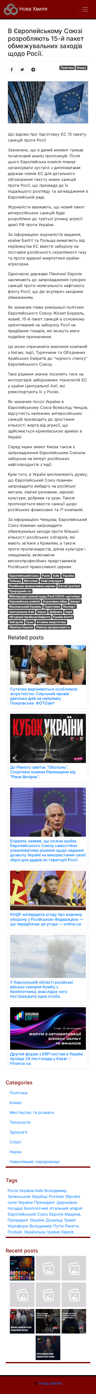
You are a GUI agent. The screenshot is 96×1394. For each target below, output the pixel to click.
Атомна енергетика (51, 622)
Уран (29, 622)
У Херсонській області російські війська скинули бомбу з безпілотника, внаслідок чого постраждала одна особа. (41, 989)
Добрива (55, 612)
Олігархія (16, 622)
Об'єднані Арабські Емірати (29, 617)
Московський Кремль (25, 606)
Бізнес (81, 68)
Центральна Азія (21, 612)
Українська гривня (42, 1231)
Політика (67, 68)
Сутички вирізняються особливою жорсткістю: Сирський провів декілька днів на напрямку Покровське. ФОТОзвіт (44, 696)
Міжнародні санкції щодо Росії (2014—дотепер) (44, 596)
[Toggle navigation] (85, 9)
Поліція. (15, 1231)
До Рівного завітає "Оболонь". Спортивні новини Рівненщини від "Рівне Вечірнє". (43, 772)
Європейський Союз (24, 575)
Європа (56, 1214)
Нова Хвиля (32, 9)
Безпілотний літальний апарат (53, 1208)
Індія (68, 612)
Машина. (72, 1214)
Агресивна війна (55, 601)
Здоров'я (18, 1132)
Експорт (69, 606)
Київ (56, 575)
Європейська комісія (24, 601)
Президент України (26, 1220)
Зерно (41, 612)
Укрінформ (18, 1225)
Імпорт (75, 601)
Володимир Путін (47, 1225)
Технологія (20, 1122)
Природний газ (20, 591)
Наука (15, 1151)
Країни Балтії (63, 617)
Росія (46, 575)
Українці (40, 1196)
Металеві (31, 581)
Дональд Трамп (61, 1220)
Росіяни (56, 1196)
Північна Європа (21, 627)
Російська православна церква (32, 586)
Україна (68, 575)
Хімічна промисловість (53, 627)
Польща (15, 581)
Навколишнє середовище (35, 1161)
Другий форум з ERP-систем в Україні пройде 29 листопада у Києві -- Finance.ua (46, 1058)
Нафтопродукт (52, 581)
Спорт (16, 1141)
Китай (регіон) (69, 586)
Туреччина (52, 606)
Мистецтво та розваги (32, 1112)
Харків (67, 1231)
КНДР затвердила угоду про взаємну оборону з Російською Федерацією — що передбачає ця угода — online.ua (46, 919)
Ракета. (72, 1225)
